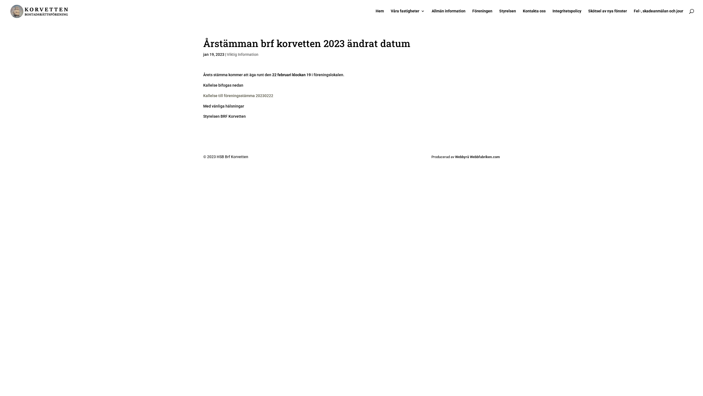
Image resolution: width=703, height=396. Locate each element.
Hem (380, 11)
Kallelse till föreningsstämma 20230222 (238, 96)
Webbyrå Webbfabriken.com (477, 157)
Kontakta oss (534, 11)
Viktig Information (242, 54)
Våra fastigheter (405, 11)
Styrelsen (507, 11)
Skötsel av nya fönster (607, 11)
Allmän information (448, 11)
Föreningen (482, 11)
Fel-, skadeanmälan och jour (658, 11)
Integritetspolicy (567, 11)
